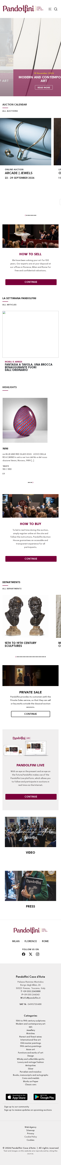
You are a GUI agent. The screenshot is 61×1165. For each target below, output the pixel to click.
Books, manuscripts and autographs (30, 1075)
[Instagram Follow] (37, 954)
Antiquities (30, 1065)
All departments (12, 589)
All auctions (10, 111)
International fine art (30, 1040)
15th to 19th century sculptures (30, 1021)
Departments (11, 582)
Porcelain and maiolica (30, 1072)
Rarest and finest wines (30, 1037)
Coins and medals (30, 1078)
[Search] (56, 9)
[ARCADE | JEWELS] (25, 141)
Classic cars (30, 1085)
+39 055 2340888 (32, 991)
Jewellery (30, 1030)
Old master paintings (30, 1043)
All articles (9, 305)
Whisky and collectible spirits (30, 1059)
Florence (31, 941)
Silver (30, 1069)
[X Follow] (30, 954)
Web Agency (30, 1127)
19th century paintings (30, 1046)
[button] (25, 215)
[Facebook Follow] (23, 954)
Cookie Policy (30, 1137)
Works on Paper (30, 1081)
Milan (16, 941)
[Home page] (23, 9)
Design (30, 1056)
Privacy (30, 1134)
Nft (30, 1027)
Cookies (30, 1140)
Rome (45, 941)
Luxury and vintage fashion (31, 1062)
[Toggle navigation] (50, 9)
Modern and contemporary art (30, 1024)
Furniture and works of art (30, 1053)
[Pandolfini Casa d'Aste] (17, 1097)
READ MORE (30, 87)
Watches (30, 1033)
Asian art (30, 1049)
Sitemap (30, 1130)
